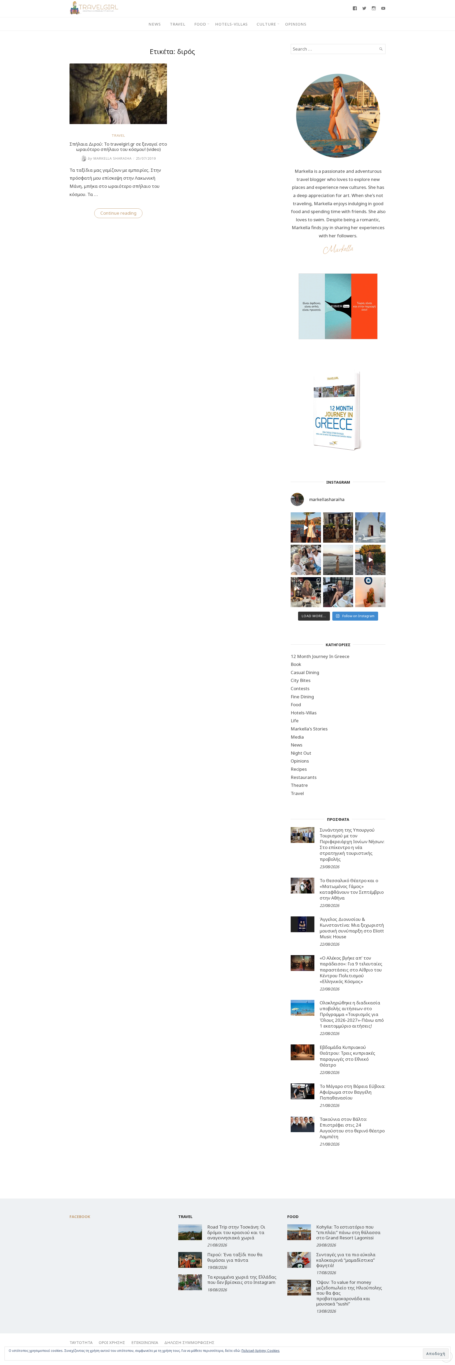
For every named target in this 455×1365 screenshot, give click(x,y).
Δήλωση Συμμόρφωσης (189, 1342)
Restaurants (303, 777)
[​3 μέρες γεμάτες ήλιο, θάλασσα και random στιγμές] (370, 592)
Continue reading (121, 214)
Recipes (299, 769)
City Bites (300, 680)
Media (297, 737)
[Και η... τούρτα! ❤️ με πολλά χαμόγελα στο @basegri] (306, 592)
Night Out (301, 753)
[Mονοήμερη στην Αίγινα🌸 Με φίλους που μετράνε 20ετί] (306, 560)
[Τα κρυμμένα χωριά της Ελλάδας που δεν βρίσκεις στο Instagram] (190, 1282)
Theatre (299, 785)
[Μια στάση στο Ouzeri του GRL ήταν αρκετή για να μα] (370, 560)
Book (296, 664)
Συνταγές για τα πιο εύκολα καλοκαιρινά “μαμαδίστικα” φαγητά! (345, 1259)
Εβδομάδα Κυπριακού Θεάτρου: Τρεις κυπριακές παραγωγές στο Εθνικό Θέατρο (347, 1056)
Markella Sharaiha (110, 158)
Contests (300, 688)
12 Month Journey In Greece (320, 656)
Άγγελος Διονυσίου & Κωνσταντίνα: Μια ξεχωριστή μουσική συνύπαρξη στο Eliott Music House (352, 928)
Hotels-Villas (231, 24)
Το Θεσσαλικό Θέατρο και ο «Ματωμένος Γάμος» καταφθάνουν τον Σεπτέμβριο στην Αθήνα (352, 889)
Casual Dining (305, 672)
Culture (266, 24)
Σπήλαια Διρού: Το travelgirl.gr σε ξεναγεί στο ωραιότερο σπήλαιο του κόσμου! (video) (118, 146)
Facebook (80, 1216)
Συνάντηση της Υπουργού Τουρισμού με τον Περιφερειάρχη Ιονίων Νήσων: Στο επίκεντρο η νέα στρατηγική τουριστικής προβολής (352, 844)
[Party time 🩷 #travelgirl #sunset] (338, 560)
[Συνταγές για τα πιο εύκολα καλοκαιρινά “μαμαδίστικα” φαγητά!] (299, 1260)
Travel (177, 24)
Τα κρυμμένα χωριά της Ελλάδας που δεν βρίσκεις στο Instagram (241, 1279)
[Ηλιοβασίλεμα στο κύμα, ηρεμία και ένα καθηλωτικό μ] (306, 527)
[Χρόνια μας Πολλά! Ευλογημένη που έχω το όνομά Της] (370, 527)
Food (200, 24)
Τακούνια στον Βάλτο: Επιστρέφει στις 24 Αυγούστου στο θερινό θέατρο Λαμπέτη (352, 1128)
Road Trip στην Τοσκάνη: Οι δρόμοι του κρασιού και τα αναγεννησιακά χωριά (236, 1232)
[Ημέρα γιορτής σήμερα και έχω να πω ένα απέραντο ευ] (338, 592)
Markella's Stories (309, 729)
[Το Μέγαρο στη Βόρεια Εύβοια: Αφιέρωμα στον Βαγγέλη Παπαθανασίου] (302, 1091)
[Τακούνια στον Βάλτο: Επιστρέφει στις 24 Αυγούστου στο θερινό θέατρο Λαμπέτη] (302, 1124)
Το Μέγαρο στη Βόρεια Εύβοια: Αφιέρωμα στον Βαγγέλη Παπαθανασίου (352, 1092)
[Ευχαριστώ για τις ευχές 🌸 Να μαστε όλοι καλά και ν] (338, 527)
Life (295, 721)
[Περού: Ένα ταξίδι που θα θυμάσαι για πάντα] (190, 1260)
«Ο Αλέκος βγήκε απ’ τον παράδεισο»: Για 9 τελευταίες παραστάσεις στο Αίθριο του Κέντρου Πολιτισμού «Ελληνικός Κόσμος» (351, 969)
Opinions (295, 24)
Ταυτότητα (81, 1342)
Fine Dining (302, 697)
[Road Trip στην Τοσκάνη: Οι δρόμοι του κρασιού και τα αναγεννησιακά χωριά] (190, 1232)
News (155, 24)
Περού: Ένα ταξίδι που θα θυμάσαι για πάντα (235, 1257)
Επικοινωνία (144, 1342)
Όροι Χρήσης (112, 1342)
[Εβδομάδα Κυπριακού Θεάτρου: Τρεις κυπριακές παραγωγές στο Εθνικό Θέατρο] (302, 1052)
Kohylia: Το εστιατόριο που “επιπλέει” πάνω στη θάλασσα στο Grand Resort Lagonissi (348, 1232)
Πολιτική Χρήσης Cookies (260, 1350)
